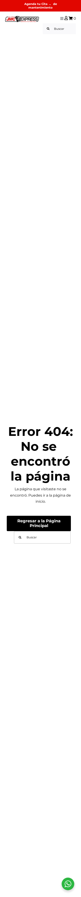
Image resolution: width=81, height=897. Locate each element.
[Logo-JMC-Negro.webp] (22, 17)
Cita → (46, 4)
